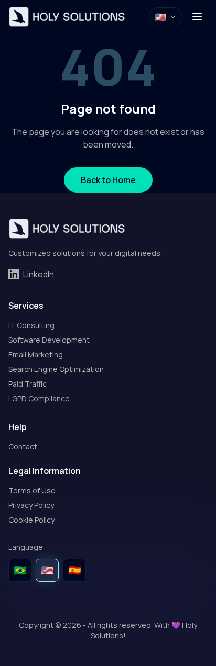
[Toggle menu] (197, 16)
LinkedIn (38, 274)
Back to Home (108, 180)
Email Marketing (35, 354)
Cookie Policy (31, 520)
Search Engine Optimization (56, 369)
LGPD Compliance (39, 398)
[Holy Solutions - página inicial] (66, 16)
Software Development (49, 340)
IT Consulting (31, 325)
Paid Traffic (27, 384)
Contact (22, 446)
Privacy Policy (31, 505)
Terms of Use (32, 490)
